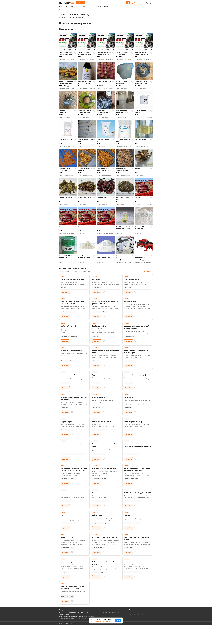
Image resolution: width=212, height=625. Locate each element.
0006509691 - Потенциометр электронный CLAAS (65, 111)
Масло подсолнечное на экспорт (72, 279)
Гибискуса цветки (102, 197)
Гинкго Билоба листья (65, 197)
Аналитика (99, 6)
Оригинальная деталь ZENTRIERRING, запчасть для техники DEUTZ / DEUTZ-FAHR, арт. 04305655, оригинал (85, 53)
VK (130, 613)
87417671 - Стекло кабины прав (121, 82)
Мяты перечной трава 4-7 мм (123, 198)
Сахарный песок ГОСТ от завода (85, 140)
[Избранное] (147, 2)
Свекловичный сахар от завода (123, 140)
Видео (106, 6)
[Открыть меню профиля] (151, 2)
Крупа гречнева (98, 375)
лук (62, 515)
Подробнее (65, 292)
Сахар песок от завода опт (103, 140)
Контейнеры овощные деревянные (105, 537)
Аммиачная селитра (131, 301)
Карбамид (96, 279)
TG (138, 613)
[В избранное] (75, 53)
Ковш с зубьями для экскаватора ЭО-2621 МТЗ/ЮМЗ (73, 302)
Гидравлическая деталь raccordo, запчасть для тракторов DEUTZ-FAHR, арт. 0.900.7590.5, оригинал (66, 53)
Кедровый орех (66, 422)
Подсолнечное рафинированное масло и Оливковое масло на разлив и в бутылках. (137, 446)
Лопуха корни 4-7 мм (84, 197)
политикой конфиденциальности (100, 621)
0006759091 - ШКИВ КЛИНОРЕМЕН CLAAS (141, 82)
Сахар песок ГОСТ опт (65, 139)
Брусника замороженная (70, 562)
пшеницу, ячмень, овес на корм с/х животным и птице (136, 327)
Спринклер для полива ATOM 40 (123, 256)
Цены (92, 6)
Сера (125, 562)
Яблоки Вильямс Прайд (104, 81)
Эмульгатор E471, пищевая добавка (140, 227)
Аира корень (139, 168)
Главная (61, 10)
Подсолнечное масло (131, 279)
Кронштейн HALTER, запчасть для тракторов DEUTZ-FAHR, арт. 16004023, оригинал (142, 53)
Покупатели (85, 6)
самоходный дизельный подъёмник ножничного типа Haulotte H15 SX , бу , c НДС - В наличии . (66, 82)
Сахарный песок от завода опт (140, 111)
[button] (128, 2)
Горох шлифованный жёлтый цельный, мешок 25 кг (104, 169)
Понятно (118, 620)
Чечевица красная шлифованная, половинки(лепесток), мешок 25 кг (65, 169)
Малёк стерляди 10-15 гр (133, 422)
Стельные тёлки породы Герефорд (136, 375)
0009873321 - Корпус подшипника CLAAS (84, 111)
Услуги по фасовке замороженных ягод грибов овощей (122, 111)
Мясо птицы (128, 397)
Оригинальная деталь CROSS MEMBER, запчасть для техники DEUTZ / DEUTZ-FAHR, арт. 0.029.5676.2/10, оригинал (122, 53)
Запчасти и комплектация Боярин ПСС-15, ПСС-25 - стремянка (73, 587)
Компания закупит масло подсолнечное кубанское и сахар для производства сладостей (74, 470)
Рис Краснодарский (68, 375)
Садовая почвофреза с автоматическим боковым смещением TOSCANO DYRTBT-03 (141, 256)
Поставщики (69, 6)
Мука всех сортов (98, 397)
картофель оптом (67, 537)
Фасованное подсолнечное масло (104, 468)
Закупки (77, 6)
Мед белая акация (140, 139)
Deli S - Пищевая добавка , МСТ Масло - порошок (84, 256)
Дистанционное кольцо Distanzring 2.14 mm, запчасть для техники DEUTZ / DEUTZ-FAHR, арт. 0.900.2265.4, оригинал (104, 53)
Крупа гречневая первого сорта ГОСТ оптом (122, 169)
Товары (61, 6)
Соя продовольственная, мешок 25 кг (85, 169)
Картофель (96, 493)
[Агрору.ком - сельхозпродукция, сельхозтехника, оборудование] (66, 2)
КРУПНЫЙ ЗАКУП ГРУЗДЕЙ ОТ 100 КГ (137, 493)
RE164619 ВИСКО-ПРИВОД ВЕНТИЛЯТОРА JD (104, 111)
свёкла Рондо (97, 515)
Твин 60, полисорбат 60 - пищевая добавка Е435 (123, 227)
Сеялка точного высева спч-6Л (103, 422)
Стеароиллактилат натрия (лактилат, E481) (104, 256)
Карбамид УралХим (99, 326)
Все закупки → (148, 271)
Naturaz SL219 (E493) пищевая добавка (65, 256)
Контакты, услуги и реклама (111, 612)
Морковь (127, 515)
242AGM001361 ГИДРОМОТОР (71, 350)
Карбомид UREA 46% (68, 326)
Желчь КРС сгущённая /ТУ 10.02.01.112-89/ (85, 82)
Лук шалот (138, 197)
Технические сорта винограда (71, 444)
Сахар (63, 493)
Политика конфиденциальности (76, 618)
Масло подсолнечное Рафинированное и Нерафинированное (137, 469)
